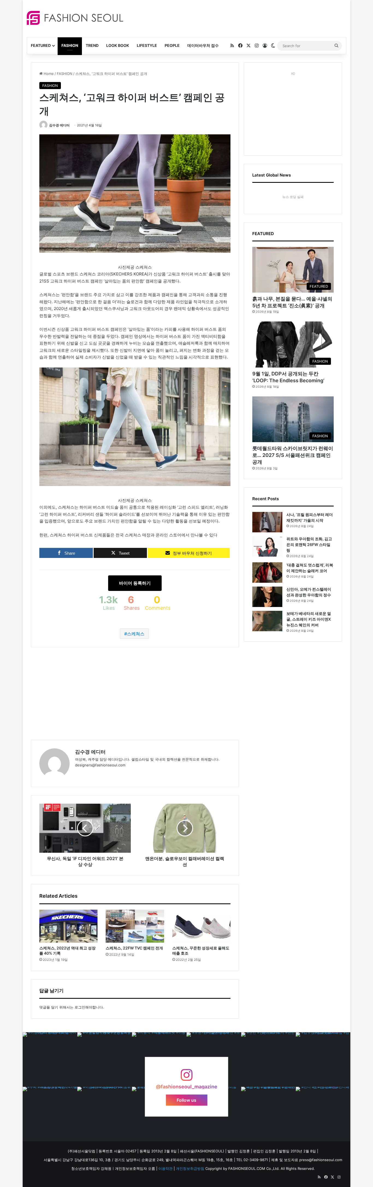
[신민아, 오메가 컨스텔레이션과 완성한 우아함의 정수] (267, 597)
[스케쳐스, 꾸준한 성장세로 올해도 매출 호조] (201, 926)
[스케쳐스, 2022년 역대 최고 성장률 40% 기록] (68, 926)
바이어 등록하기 (135, 583)
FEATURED (41, 45)
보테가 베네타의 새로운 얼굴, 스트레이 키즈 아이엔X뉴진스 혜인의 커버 (308, 619)
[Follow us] (186, 1077)
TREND (92, 45)
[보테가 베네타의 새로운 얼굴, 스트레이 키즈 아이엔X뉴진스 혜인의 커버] (267, 621)
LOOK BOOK (117, 45)
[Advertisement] (235, 17)
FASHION (69, 45)
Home (48, 73)
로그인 (80, 1007)
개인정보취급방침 (190, 1168)
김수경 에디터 (59, 125)
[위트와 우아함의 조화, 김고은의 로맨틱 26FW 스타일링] (267, 546)
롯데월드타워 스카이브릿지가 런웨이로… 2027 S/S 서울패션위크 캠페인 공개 (292, 455)
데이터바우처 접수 (203, 45)
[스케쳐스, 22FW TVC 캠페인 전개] (135, 926)
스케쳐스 (135, 633)
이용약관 (165, 1168)
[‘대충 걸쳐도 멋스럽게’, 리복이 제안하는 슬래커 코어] (267, 572)
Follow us (186, 1100)
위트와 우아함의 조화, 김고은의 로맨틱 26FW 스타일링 (309, 544)
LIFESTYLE (147, 45)
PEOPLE (172, 45)
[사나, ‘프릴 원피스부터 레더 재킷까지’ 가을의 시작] (267, 522)
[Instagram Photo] (50, 1059)
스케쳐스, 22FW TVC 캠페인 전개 (134, 948)
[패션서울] (75, 18)
